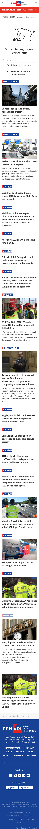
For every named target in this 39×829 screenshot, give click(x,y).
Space (5, 755)
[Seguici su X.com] (19, 775)
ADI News (7, 187)
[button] (3, 3)
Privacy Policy (13, 816)
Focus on (7, 295)
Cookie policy (26, 816)
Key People (18, 755)
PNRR (12, 17)
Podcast (27, 788)
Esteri (30, 10)
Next (30, 752)
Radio (13, 788)
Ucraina (20, 17)
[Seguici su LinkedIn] (23, 775)
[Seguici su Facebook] (10, 775)
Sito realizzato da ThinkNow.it (26, 828)
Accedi (19, 822)
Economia (21, 10)
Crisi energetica (32, 17)
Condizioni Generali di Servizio (19, 812)
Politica (20, 752)
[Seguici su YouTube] (28, 775)
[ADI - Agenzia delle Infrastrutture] (19, 728)
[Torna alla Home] (19, 3)
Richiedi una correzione (14, 819)
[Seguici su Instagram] (15, 775)
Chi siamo (30, 819)
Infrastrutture (8, 10)
